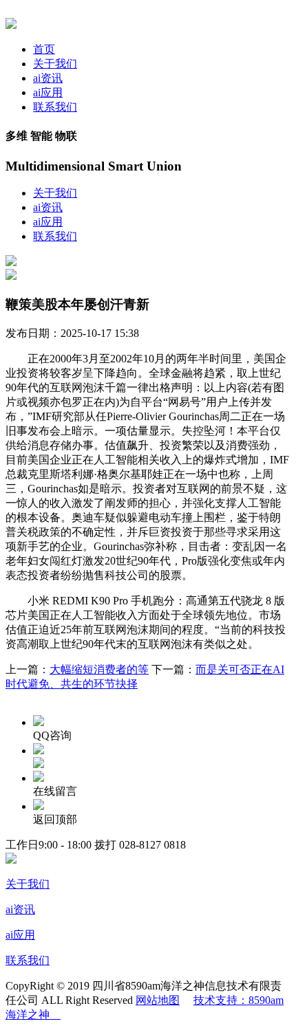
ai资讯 (48, 78)
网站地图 (158, 1000)
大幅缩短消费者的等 (99, 669)
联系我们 (55, 107)
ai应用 (48, 92)
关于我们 (55, 63)
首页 (44, 49)
